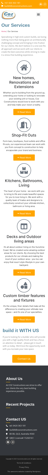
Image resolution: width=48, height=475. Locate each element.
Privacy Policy (24, 467)
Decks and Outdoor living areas (24, 238)
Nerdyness (37, 471)
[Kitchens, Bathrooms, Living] (24, 170)
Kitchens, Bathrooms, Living (24, 183)
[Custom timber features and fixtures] (24, 285)
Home (3, 31)
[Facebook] (41, 4)
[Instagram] (45, 4)
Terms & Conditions (24, 463)
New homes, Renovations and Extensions (24, 82)
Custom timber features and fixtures (24, 297)
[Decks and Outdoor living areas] (24, 226)
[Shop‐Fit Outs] (24, 125)
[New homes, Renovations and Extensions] (24, 67)
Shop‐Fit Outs (24, 135)
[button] (38, 14)
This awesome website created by (20, 471)
